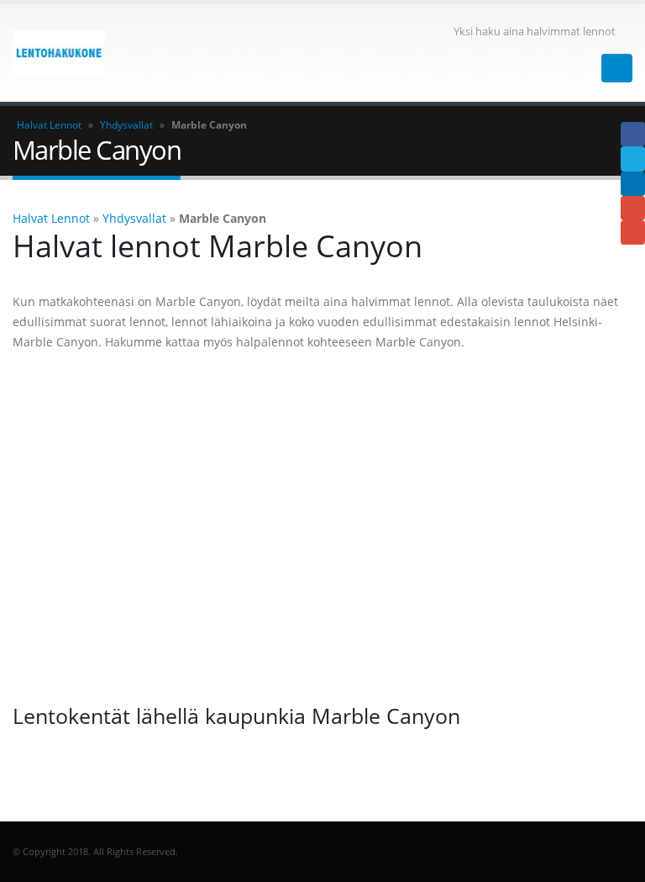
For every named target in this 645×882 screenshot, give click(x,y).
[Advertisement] (322, 527)
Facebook (633, 134)
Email (633, 232)
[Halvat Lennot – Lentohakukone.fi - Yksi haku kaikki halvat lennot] (59, 53)
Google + (633, 208)
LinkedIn (633, 184)
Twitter (633, 158)
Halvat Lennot (49, 125)
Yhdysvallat (126, 125)
